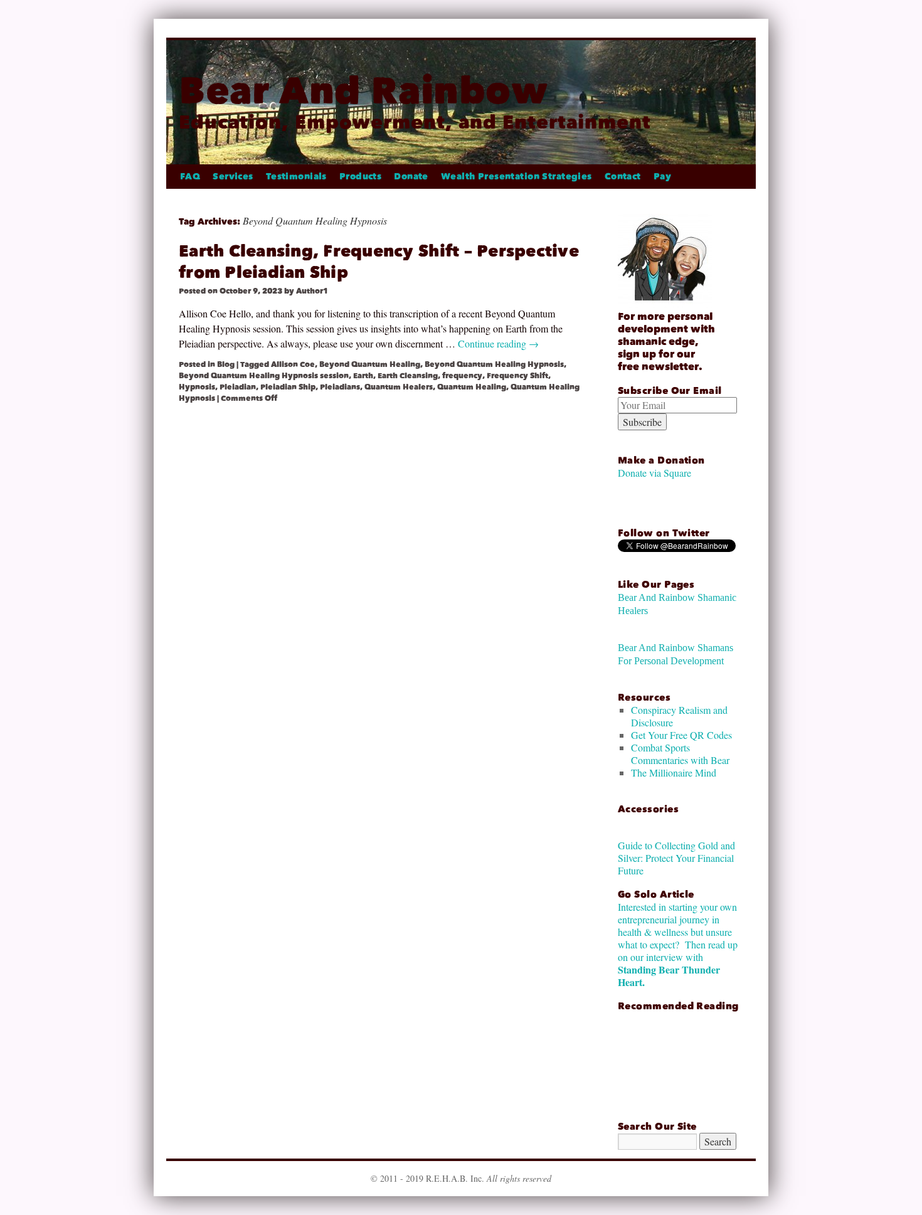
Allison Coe (293, 364)
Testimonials (296, 176)
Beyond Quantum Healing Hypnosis (494, 364)
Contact (623, 176)
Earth (363, 375)
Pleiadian (238, 387)
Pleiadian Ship (287, 387)
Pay (662, 176)
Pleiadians (340, 387)
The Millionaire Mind (673, 772)
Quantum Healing (471, 387)
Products (360, 176)
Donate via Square (654, 472)
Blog (226, 364)
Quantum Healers (398, 387)
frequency (462, 375)
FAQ (190, 176)
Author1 (312, 291)
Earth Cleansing (408, 375)
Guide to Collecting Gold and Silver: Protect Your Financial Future (676, 858)
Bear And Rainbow (363, 90)
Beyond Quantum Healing (369, 364)
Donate (411, 176)
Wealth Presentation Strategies (516, 176)
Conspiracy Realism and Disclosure (679, 716)
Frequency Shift (517, 375)
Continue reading (498, 343)
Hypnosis (197, 387)
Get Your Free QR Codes (681, 734)
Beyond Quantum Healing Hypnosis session (264, 375)
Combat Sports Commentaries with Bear (680, 754)
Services (233, 176)
